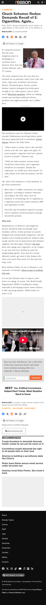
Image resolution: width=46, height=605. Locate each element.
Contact (5, 552)
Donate (5, 538)
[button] (43, 2)
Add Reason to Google (14, 43)
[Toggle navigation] (2, 2)
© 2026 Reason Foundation (11, 581)
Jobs (4, 534)
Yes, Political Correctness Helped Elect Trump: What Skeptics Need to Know (23, 391)
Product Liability (30, 408)
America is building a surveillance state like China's (22, 457)
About (4, 515)
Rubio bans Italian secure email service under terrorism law (22, 464)
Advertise (6, 543)
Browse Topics (8, 520)
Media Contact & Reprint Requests (15, 425)
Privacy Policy (36, 581)
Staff (4, 529)
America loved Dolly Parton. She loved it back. (23, 471)
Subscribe (36, 377)
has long (36, 244)
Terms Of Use (6, 584)
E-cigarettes (7, 9)
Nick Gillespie (7, 32)
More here (6, 221)
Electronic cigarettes (16, 94)
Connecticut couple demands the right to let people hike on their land (22, 450)
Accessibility (27, 581)
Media (4, 557)
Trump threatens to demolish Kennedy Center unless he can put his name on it (22, 442)
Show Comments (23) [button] (15, 431)
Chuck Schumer (17, 408)
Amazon (5, 562)
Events (4, 524)
